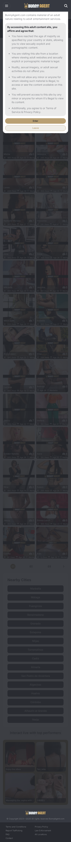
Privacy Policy (41, 826)
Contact (9, 838)
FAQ (7, 834)
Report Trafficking (14, 830)
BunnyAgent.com (56, 818)
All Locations (41, 834)
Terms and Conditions (16, 826)
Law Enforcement (43, 830)
